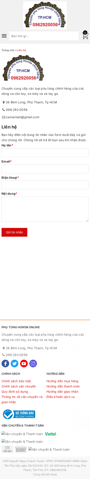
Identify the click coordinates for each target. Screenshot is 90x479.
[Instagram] (33, 363)
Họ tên (7, 145)
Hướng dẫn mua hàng (63, 381)
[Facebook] (5, 363)
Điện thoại (10, 177)
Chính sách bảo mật (16, 381)
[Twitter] (14, 363)
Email (7, 161)
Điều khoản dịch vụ (61, 397)
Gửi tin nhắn (14, 232)
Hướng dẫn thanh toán (63, 386)
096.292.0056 (17, 109)
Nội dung (9, 193)
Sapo (53, 474)
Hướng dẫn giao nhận (62, 391)
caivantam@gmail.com (22, 117)
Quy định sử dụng (15, 391)
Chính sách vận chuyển (19, 386)
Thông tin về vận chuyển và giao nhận (22, 399)
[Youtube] (24, 363)
